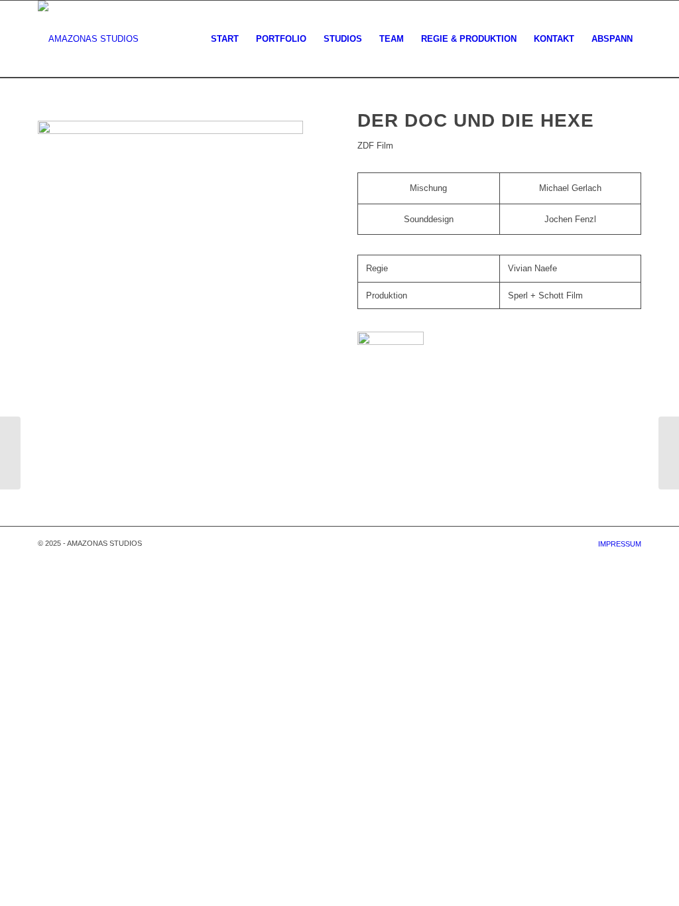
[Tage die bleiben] (10, 453)
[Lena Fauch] (668, 453)
